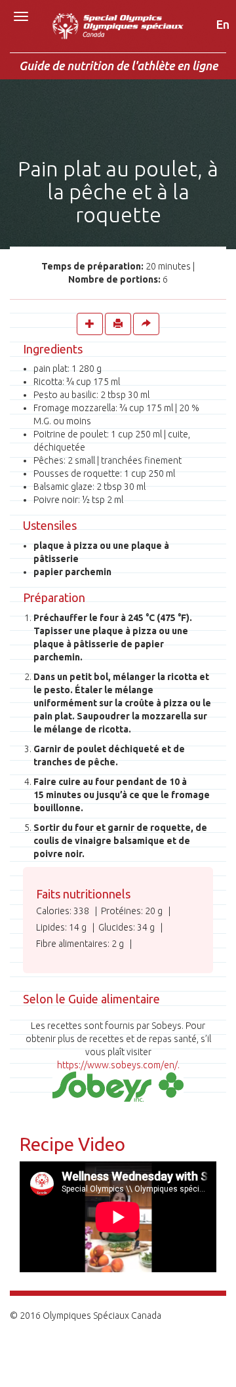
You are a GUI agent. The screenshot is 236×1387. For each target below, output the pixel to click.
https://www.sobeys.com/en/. (118, 1065)
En (222, 24)
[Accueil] (118, 33)
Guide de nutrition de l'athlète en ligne (118, 65)
